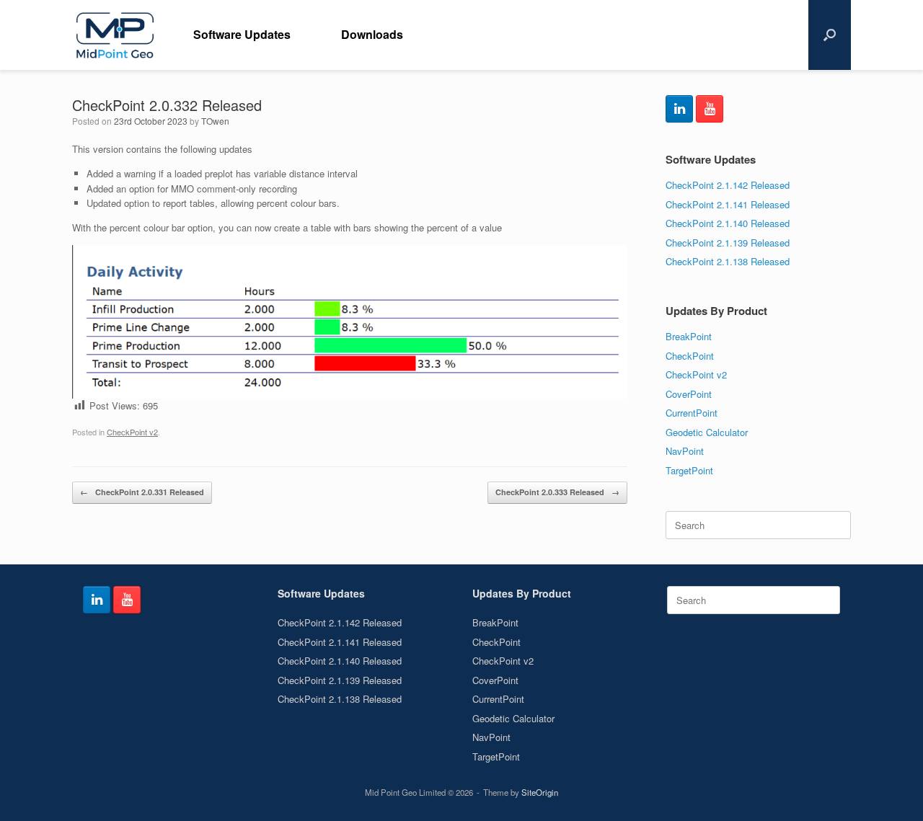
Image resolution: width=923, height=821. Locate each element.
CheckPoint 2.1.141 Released (728, 204)
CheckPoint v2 (132, 432)
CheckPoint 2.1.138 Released (728, 261)
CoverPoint (689, 394)
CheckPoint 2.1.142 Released (728, 185)
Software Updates (242, 34)
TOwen (215, 121)
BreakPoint (689, 336)
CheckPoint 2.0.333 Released (557, 492)
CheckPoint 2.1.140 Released (728, 223)
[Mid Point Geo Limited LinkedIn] (679, 109)
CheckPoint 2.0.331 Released (142, 492)
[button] (829, 35)
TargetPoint (689, 470)
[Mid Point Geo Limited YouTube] (709, 109)
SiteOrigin (539, 792)
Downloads (372, 34)
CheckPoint (690, 356)
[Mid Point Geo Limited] (114, 35)
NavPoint (685, 451)
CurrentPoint (691, 413)
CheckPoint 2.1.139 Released (728, 242)
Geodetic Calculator (707, 432)
